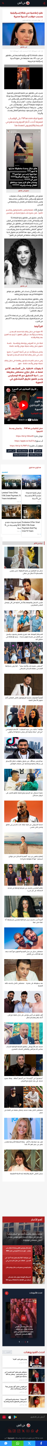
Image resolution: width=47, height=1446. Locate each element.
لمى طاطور (11, 451)
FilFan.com (39, 1438)
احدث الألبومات (35, 1293)
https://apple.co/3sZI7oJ (25, 441)
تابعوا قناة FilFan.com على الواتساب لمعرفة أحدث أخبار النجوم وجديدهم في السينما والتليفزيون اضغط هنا (24, 122)
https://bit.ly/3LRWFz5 (19, 446)
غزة (31, 451)
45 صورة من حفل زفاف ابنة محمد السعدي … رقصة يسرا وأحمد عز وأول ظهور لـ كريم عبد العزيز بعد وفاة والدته (23, 334)
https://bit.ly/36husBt (25, 436)
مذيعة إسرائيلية (22, 451)
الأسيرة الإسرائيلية (35, 455)
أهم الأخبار (36, 1219)
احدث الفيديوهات (25, 1352)
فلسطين (38, 451)
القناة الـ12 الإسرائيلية (20, 455)
